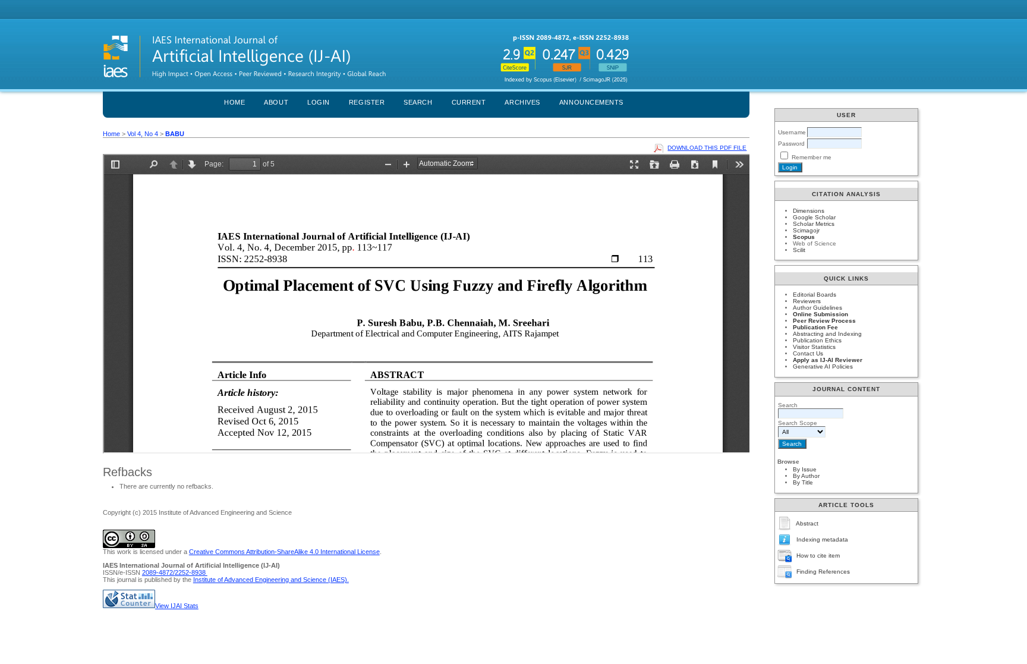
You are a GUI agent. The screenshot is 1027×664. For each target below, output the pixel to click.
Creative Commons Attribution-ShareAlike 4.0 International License (284, 551)
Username (792, 132)
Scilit (799, 250)
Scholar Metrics (813, 224)
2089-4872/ (158, 572)
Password (791, 143)
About (276, 102)
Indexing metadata (822, 539)
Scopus (804, 237)
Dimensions (808, 210)
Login (318, 102)
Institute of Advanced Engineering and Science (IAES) (270, 579)
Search (418, 102)
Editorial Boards (814, 294)
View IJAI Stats (177, 605)
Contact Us (808, 353)
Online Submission (820, 314)
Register (367, 102)
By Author (806, 476)
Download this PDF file (706, 147)
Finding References (823, 571)
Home (234, 102)
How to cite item (818, 555)
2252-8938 (191, 572)
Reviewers (807, 301)
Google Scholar (814, 217)
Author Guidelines (817, 307)
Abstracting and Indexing (827, 334)
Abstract (807, 523)
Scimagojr (806, 230)
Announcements (591, 102)
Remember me (811, 157)
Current (469, 102)
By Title (803, 482)
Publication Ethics (817, 340)
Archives (522, 102)
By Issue (805, 469)
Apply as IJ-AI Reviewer (827, 360)
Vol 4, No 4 (142, 133)
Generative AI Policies (823, 366)
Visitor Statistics (814, 347)
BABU (174, 133)
